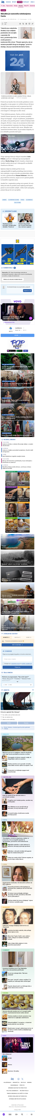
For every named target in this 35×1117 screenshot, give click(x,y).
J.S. (5, 24)
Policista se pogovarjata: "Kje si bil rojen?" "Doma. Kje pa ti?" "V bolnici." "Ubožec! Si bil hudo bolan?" (16, 678)
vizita (5, 820)
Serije (15, 5)
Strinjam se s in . (18, 663)
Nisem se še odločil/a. (8, 719)
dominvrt (6, 950)
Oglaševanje (7, 1082)
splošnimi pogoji (15, 663)
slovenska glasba (13, 199)
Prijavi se (26, 290)
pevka (22, 199)
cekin (5, 864)
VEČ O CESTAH (16, 644)
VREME (16, 335)
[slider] (17, 149)
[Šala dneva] (30, 685)
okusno (5, 993)
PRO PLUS (23, 1082)
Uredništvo (16, 1082)
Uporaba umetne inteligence (17, 1098)
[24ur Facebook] (18, 1079)
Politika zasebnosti (12, 1090)
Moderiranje (14, 1085)
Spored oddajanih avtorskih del (17, 1096)
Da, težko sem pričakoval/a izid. (11, 715)
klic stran (17, 202)
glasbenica (29, 199)
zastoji (17, 637)
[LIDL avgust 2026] (17, 241)
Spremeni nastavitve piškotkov (17, 1088)
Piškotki (22, 1085)
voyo (4, 1035)
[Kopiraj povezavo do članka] (32, 24)
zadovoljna (7, 777)
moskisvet (6, 907)
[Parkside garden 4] (20, 254)
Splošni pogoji (24, 1090)
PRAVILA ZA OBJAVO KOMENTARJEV (12, 279)
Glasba (21, 5)
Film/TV (26, 5)
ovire (28, 637)
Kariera (29, 1082)
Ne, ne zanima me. (7, 717)
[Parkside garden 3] (7, 254)
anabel (5, 199)
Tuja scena (9, 5)
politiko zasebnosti (27, 663)
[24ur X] (22, 1079)
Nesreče (6, 637)
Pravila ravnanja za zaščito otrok (17, 1093)
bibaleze (6, 734)
